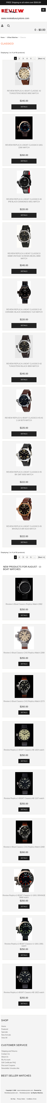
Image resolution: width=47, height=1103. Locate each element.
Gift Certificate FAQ (8, 1062)
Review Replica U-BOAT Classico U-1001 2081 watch (24, 945)
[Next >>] (41, 58)
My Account (5, 1060)
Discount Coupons (8, 1065)
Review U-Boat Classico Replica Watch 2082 (24, 604)
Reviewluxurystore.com (11, 1093)
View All (4, 1038)
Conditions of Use (31, 1099)
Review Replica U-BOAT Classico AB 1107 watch (24, 798)
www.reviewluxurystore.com (25, 1090)
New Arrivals (6, 1035)
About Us (4, 1057)
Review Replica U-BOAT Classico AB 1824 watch (24, 750)
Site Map (13, 1099)
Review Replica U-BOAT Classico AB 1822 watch (24, 992)
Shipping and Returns (9, 1051)
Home (3, 37)
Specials (4, 1032)
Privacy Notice (21, 1099)
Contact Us (5, 1054)
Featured (4, 1029)
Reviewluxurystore (25, 1093)
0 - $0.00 (40, 29)
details (24, 107)
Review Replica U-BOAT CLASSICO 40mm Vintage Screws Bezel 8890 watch (24, 255)
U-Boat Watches (12, 37)
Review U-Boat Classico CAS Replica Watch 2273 (24, 701)
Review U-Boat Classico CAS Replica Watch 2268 (24, 653)
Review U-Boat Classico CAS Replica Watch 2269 (24, 847)
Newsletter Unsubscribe (10, 1068)
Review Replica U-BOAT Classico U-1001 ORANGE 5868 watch (24, 896)
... (34, 58)
